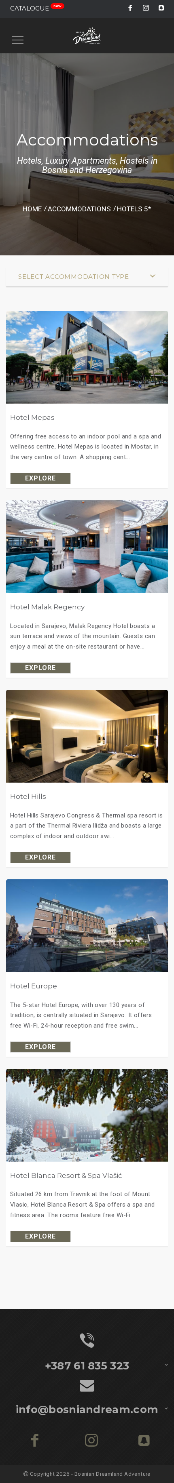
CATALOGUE (36, 8)
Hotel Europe (33, 986)
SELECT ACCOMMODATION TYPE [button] (73, 276)
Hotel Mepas (32, 417)
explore (40, 478)
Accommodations (79, 209)
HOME (32, 209)
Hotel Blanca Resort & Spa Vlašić (66, 1175)
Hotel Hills (28, 796)
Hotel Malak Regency (47, 606)
